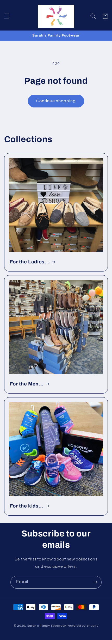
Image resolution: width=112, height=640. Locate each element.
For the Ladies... (30, 261)
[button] (7, 16)
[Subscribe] (95, 582)
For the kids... (27, 506)
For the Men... (27, 384)
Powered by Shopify (82, 625)
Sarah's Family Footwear (46, 625)
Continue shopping (56, 101)
